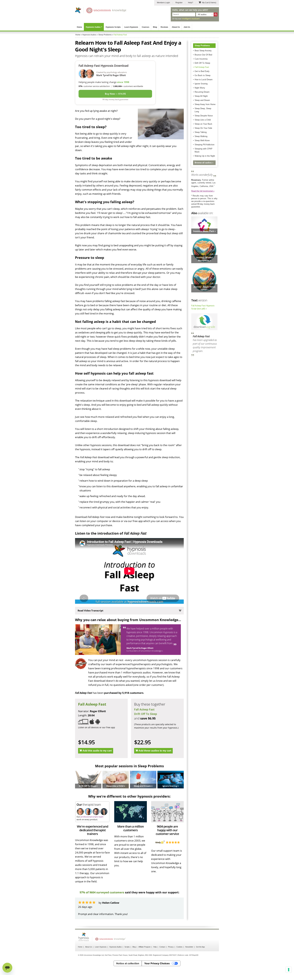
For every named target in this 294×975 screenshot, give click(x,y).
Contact (162, 947)
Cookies (179, 947)
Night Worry (200, 88)
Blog (155, 27)
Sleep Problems (202, 45)
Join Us (187, 27)
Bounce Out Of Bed (203, 55)
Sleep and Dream (202, 100)
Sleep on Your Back (203, 124)
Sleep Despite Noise (204, 116)
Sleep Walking (201, 136)
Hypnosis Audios (93, 27)
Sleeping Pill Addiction (204, 144)
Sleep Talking (201, 132)
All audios (202, 14)
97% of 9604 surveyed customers (102, 892)
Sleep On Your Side (203, 128)
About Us (176, 27)
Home (79, 27)
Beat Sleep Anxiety (203, 50)
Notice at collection (127, 963)
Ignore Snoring (201, 84)
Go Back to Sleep (202, 75)
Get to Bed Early (202, 71)
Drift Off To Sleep (145, 714)
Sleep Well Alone (202, 140)
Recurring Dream (202, 92)
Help (155, 947)
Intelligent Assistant (191, 18)
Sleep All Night (201, 96)
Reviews (164, 27)
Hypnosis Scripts (113, 27)
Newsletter (189, 947)
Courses (145, 27)
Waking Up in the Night (205, 156)
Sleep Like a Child (203, 120)
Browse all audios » (204, 163)
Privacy (171, 947)
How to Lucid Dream (204, 79)
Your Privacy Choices (157, 963)
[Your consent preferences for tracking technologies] (289, 970)
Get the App (200, 947)
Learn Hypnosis (131, 27)
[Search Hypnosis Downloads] (215, 14)
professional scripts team (92, 816)
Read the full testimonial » (202, 191)
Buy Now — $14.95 (115, 93)
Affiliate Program (144, 947)
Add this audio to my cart (97, 750)
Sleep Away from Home (205, 104)
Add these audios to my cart (155, 750)
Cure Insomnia (201, 59)
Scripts (127, 947)
